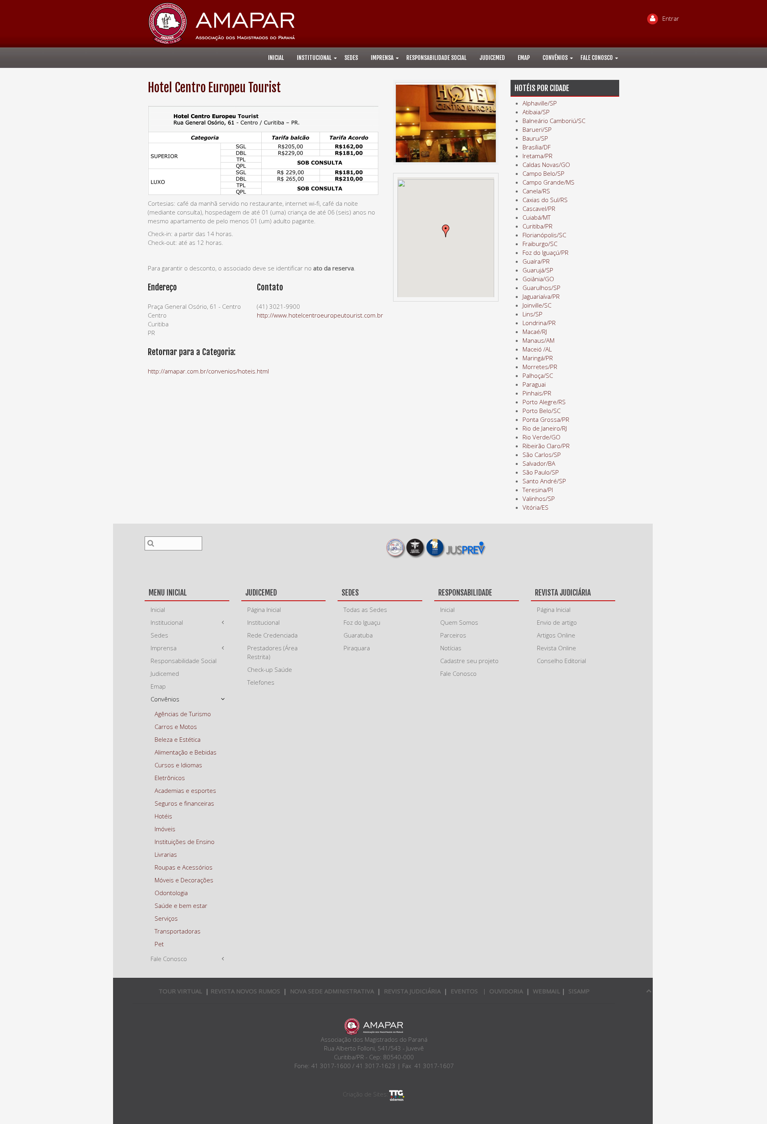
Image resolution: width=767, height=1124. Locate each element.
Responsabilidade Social (436, 58)
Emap (524, 58)
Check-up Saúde (269, 669)
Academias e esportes (185, 790)
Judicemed (492, 58)
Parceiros (453, 635)
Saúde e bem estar (181, 906)
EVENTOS (464, 991)
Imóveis (165, 829)
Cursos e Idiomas (178, 765)
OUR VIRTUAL (180, 991)
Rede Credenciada (272, 635)
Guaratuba (358, 635)
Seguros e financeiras (184, 803)
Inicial (276, 58)
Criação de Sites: (365, 1094)
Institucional (314, 58)
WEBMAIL (546, 991)
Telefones (260, 682)
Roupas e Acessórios (184, 867)
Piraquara (357, 648)
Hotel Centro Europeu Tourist (214, 87)
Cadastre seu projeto (469, 661)
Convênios (555, 58)
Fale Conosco (596, 58)
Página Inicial (264, 610)
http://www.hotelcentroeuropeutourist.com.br (320, 315)
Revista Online (556, 648)
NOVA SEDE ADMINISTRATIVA (332, 991)
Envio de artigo (557, 622)
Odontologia (171, 893)
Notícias (450, 648)
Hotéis (163, 816)
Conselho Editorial (561, 661)
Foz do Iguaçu (362, 622)
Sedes (351, 58)
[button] (445, 230)
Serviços (166, 918)
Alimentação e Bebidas (186, 752)
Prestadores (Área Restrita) (272, 652)
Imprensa (382, 58)
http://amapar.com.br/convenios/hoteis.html (208, 371)
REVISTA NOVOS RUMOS (246, 991)
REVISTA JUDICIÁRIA (412, 991)
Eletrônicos (170, 778)
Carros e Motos (176, 727)
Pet (159, 944)
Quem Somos (459, 622)
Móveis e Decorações (184, 880)
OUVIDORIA (506, 991)
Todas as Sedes (365, 610)
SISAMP (579, 991)
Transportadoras (178, 931)
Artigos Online (556, 635)
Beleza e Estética (178, 739)
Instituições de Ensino (185, 842)
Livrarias (166, 854)
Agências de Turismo (183, 714)
